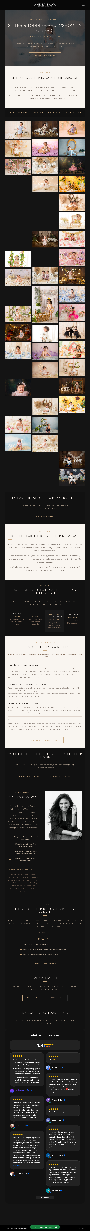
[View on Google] (48, 1067)
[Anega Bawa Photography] (45, 5)
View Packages (56, 997)
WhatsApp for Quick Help (62, 776)
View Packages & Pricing (45, 55)
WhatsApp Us (33, 997)
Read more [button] (17, 1165)
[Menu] (83, 5)
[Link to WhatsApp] (79, 1228)
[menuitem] (83, 5)
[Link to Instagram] (83, 1228)
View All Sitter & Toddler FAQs (45, 740)
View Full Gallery (45, 517)
